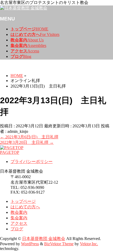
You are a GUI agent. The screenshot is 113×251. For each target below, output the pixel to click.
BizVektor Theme (59, 244)
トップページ (23, 201)
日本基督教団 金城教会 (43, 238)
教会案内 (19, 212)
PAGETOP (9, 152)
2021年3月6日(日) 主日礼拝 (29, 137)
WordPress (30, 244)
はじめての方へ (25, 207)
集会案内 (19, 218)
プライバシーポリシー (32, 161)
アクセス (19, 223)
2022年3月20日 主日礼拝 (27, 142)
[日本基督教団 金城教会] (23, 8)
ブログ (17, 229)
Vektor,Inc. (89, 244)
